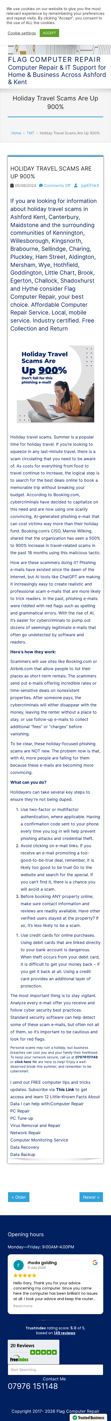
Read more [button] (23, 1306)
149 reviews (64, 1333)
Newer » (91, 1197)
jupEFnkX (90, 185)
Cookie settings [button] (22, 33)
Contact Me (54, 1378)
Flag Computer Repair (54, 59)
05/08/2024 (25, 185)
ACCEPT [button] (49, 33)
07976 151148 (33, 1386)
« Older (19, 1197)
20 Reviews (22, 1346)
